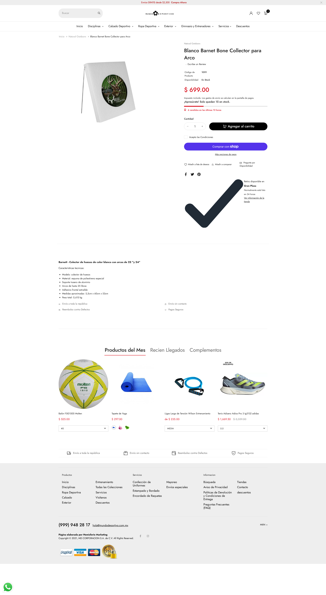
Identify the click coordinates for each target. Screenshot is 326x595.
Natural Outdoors (78, 36)
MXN (262, 524)
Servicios (223, 26)
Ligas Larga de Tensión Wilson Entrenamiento (187, 413)
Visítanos (101, 498)
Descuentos (243, 26)
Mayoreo (171, 482)
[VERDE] (127, 427)
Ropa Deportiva (147, 26)
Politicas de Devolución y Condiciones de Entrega (217, 496)
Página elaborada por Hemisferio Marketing (83, 534)
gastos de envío (213, 98)
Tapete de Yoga (119, 413)
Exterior (169, 26)
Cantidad (188, 119)
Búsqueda (209, 482)
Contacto (242, 487)
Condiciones (206, 137)
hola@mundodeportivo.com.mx (110, 525)
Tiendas (242, 482)
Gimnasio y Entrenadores (196, 26)
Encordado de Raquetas (147, 496)
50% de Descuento (228, 363)
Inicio (79, 26)
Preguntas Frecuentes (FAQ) (216, 506)
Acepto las (201, 137)
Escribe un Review (197, 64)
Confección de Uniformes (142, 484)
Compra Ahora (179, 2)
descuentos (244, 492)
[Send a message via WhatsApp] (8, 587)
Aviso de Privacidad (215, 487)
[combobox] (81, 13)
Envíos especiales (177, 487)
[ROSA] (120, 427)
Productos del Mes (125, 350)
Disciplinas (94, 26)
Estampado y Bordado (146, 491)
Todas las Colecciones (109, 487)
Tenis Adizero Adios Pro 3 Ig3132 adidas (238, 413)
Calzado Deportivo (119, 26)
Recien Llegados (167, 350)
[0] (265, 13)
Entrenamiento (104, 482)
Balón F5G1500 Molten (70, 413)
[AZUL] (114, 427)
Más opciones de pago (226, 154)
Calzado (67, 498)
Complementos (205, 350)
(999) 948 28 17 (74, 525)
